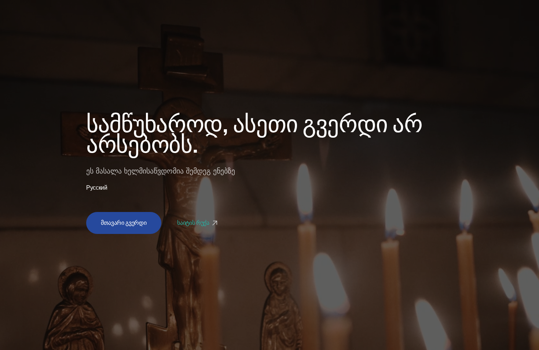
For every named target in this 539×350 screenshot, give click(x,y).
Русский (96, 188)
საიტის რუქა (193, 223)
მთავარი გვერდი (124, 223)
